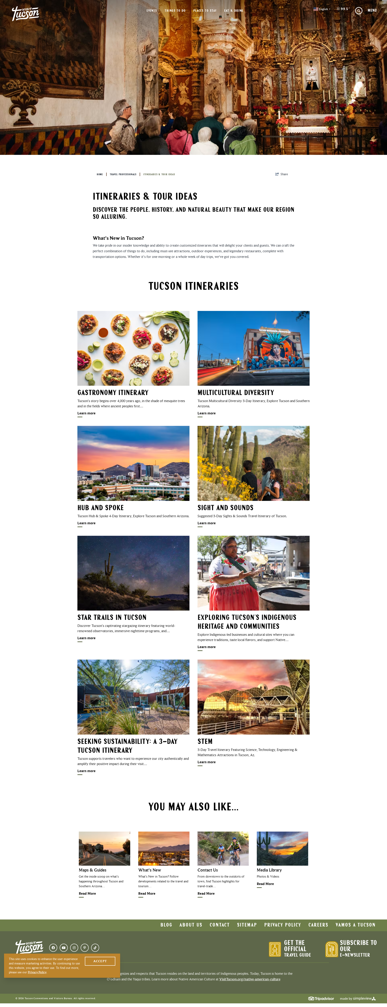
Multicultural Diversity (236, 393)
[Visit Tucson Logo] (25, 13)
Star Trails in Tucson (112, 618)
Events (152, 11)
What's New (149, 870)
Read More (87, 893)
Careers (318, 925)
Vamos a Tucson (356, 925)
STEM (205, 742)
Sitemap (247, 925)
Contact (220, 925)
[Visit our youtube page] (64, 948)
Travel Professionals (123, 174)
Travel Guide (297, 955)
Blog (166, 925)
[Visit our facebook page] (53, 948)
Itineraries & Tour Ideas (159, 174)
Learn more (86, 413)
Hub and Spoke (100, 508)
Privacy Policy (282, 925)
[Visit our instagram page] (74, 948)
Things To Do (175, 11)
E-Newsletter (355, 955)
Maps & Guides (92, 870)
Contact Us (208, 870)
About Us (190, 925)
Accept (100, 961)
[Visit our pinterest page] (85, 948)
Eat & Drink (233, 11)
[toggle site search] (358, 10)
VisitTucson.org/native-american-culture (249, 979)
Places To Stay (205, 11)
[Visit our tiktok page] (95, 948)
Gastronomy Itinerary (112, 393)
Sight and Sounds (226, 508)
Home (100, 174)
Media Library (269, 870)
